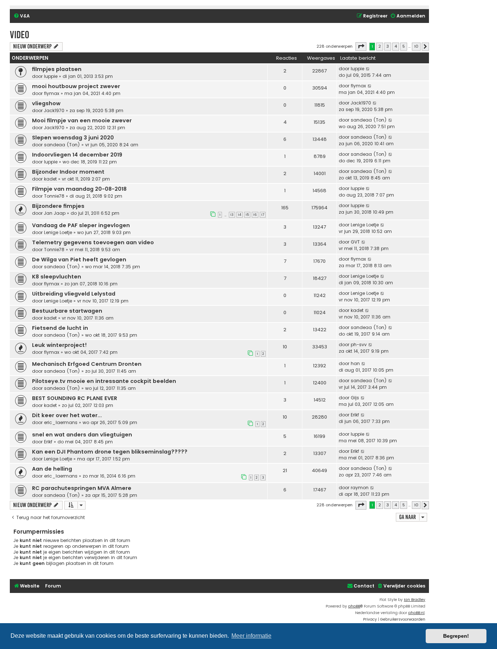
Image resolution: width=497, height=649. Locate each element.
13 (232, 215)
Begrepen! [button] (456, 636)
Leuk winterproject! (59, 345)
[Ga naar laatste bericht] (368, 69)
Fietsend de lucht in (60, 328)
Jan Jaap (54, 213)
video (19, 34)
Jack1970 (54, 110)
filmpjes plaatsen (56, 69)
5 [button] (403, 46)
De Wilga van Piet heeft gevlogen (79, 259)
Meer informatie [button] (251, 636)
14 (239, 215)
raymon (360, 487)
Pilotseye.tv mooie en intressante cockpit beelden (104, 381)
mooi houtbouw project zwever (76, 86)
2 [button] (379, 46)
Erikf (355, 415)
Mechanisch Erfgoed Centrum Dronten (87, 364)
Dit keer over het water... (67, 415)
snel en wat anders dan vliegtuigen (82, 434)
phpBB (354, 606)
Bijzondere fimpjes (58, 206)
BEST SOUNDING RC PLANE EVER (74, 398)
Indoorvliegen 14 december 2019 (77, 154)
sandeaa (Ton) (369, 120)
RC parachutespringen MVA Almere (81, 488)
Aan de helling (52, 468)
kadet (50, 179)
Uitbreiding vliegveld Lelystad (73, 293)
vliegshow (46, 103)
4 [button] (395, 46)
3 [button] (387, 46)
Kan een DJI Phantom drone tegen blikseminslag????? (109, 451)
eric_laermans (60, 422)
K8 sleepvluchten (56, 276)
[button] (360, 46)
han (355, 363)
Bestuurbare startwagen (67, 310)
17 (262, 215)
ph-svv (359, 344)
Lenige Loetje (58, 232)
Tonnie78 (54, 196)
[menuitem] (21, 16)
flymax (51, 93)
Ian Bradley (414, 599)
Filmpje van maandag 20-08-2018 (79, 189)
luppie (50, 76)
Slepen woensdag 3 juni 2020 (73, 137)
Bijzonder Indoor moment (68, 171)
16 (255, 215)
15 (247, 215)
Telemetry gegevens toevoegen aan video (93, 242)
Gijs (355, 398)
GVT (355, 242)
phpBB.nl (416, 613)
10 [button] (416, 46)
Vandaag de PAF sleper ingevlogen (81, 225)
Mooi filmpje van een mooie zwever (82, 120)
